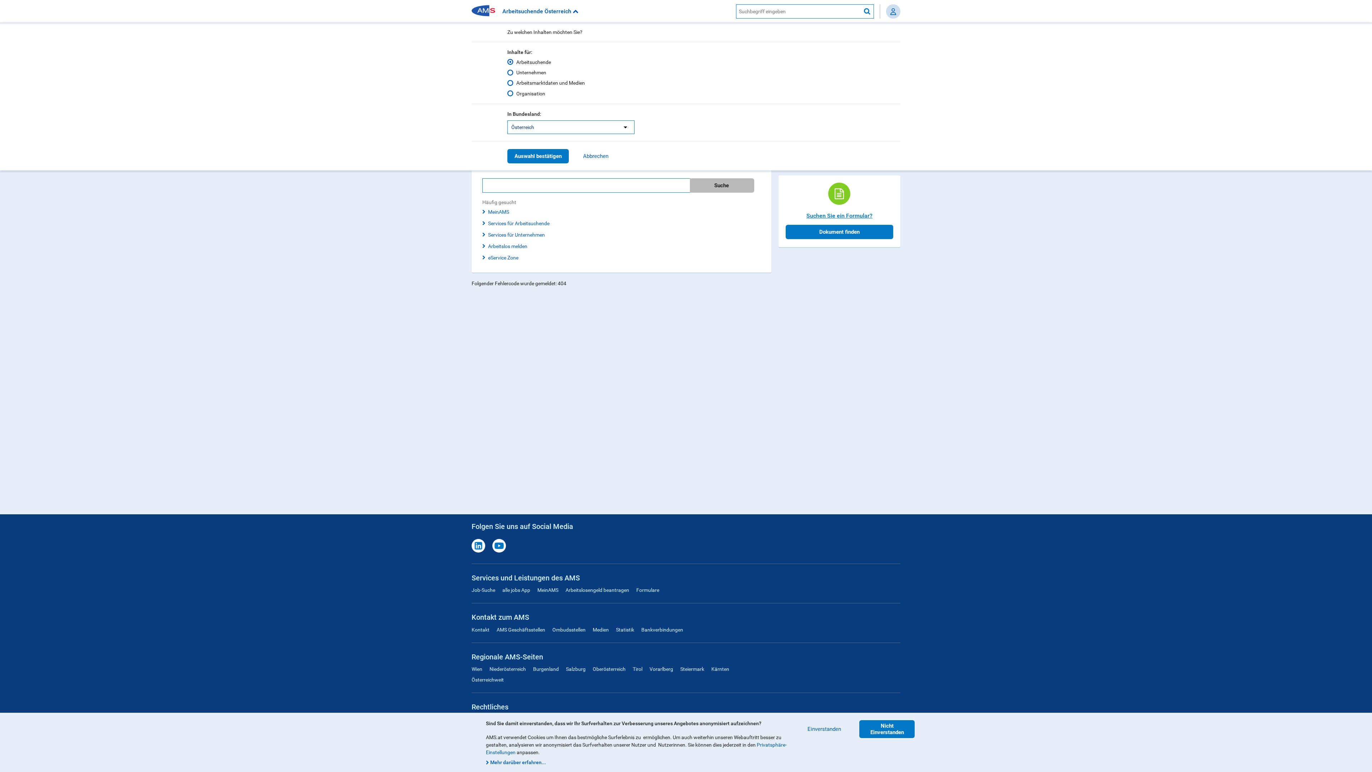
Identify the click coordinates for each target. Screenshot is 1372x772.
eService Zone (503, 258)
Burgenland (546, 669)
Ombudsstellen (569, 630)
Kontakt (480, 630)
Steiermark (692, 669)
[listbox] (571, 127)
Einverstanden (824, 729)
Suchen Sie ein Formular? (839, 215)
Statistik (625, 630)
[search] (621, 185)
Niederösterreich (507, 669)
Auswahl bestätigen (538, 156)
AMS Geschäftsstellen (521, 630)
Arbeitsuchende (533, 62)
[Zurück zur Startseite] (486, 11)
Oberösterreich (609, 669)
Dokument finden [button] (839, 232)
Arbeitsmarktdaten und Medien (550, 83)
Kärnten (720, 669)
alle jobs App (516, 590)
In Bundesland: (524, 114)
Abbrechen (595, 156)
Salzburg (576, 669)
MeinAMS (498, 212)
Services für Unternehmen (516, 235)
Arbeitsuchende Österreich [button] (537, 11)
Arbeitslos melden (507, 246)
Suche (721, 185)
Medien (601, 630)
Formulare (647, 590)
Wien (477, 669)
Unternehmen (531, 72)
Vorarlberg (661, 669)
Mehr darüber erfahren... (518, 762)
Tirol (637, 669)
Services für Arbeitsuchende (519, 223)
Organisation (530, 93)
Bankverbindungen (662, 630)
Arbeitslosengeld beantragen (597, 590)
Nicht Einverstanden (887, 729)
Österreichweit (488, 680)
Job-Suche (483, 590)
